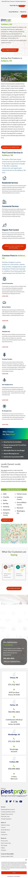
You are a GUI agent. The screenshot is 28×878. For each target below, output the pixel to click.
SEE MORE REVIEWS (14, 588)
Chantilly (6, 497)
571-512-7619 (14, 741)
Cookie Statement (10, 876)
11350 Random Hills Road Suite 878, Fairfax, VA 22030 (14, 722)
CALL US (23, 16)
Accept (14, 872)
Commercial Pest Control (8, 812)
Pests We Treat (6, 1)
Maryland (20, 508)
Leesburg (6, 506)
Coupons (3, 850)
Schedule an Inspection (10, 147)
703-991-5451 (14, 712)
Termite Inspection (6, 819)
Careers (3, 827)
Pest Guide (4, 845)
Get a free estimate (9, 50)
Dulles (5, 500)
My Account (4, 840)
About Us (23, 12)
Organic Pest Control (7, 814)
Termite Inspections (20, 1)
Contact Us (6, 520)
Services (12, 1)
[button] (26, 859)
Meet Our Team (5, 825)
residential (4, 40)
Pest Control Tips (6, 843)
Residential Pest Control (8, 809)
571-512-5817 (14, 684)
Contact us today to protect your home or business (14, 247)
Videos (3, 848)
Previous (1, 572)
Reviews (3, 832)
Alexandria (6, 510)
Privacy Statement (17, 876)
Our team (4, 470)
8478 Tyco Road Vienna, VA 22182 (14, 694)
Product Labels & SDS (7, 856)
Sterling (5, 503)
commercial (12, 40)
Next (27, 572)
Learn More (5, 296)
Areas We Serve (13, 12)
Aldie (5, 494)
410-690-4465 (14, 769)
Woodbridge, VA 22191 (14, 750)
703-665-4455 (8, 658)
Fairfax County (22, 494)
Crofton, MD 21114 (14, 778)
